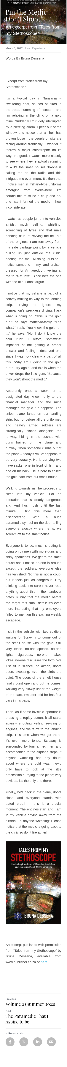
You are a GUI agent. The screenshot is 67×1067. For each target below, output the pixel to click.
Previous (11, 998)
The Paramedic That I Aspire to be (27, 1018)
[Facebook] (10, 1041)
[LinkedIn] (37, 1041)
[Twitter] (23, 1041)
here (44, 962)
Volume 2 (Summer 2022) (30, 1004)
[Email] (51, 1041)
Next (8, 1010)
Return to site (19, 3)
